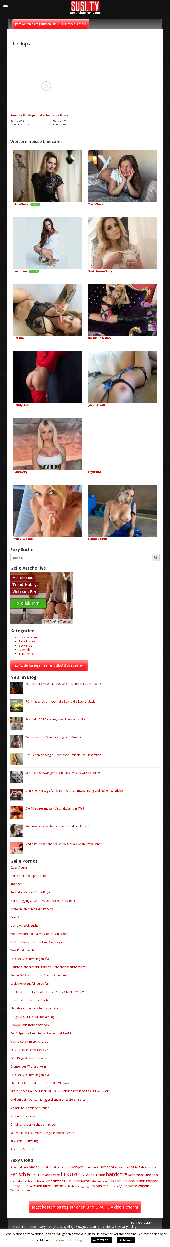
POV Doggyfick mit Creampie (29, 1058)
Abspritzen (19, 1167)
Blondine (63, 1167)
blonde (53, 1167)
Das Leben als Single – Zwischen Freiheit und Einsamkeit (63, 755)
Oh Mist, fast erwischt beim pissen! (33, 1124)
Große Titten (95, 1174)
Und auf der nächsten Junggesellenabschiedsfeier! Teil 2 (47, 1100)
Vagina (121, 1186)
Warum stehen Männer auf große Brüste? (53, 737)
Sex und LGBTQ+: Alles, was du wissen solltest (56, 719)
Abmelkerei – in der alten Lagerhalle (34, 1008)
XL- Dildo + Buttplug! (24, 1141)
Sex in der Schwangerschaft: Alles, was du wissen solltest (63, 773)
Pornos (32, 1227)
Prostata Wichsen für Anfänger (31, 892)
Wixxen (27, 1190)
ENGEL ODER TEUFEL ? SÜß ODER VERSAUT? (41, 1083)
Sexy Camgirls (48, 1227)
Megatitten (53, 1181)
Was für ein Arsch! (22, 950)
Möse (85, 1180)
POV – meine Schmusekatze (29, 1050)
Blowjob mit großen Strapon (29, 1025)
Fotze (55, 1174)
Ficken (45, 1174)
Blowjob (77, 1167)
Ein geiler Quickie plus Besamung (32, 1017)
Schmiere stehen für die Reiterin (31, 909)
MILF (65, 1181)
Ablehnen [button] (126, 1240)
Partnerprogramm (143, 1222)
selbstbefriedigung (76, 1186)
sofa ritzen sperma (23, 1116)
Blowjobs (25, 650)
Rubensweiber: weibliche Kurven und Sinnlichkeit (57, 826)
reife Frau (26, 1186)
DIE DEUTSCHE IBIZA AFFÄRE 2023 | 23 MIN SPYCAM (47, 992)
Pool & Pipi (17, 917)
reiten (37, 1185)
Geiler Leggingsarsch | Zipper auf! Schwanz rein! (42, 901)
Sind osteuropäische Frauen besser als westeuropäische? (63, 844)
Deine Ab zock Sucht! (24, 925)
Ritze (47, 1186)
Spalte (101, 1186)
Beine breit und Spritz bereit (28, 876)
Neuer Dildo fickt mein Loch (29, 1000)
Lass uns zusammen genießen (30, 959)
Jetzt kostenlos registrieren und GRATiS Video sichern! (51, 24)
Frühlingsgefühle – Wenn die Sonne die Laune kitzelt (60, 701)
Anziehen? (17, 884)
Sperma (111, 1186)
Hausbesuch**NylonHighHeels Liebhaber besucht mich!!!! (48, 967)
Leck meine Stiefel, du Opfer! (29, 983)
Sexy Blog (25, 645)
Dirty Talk (137, 1167)
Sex (92, 1185)
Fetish (33, 1174)
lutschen (151, 1174)
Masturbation (18, 1181)
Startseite (19, 1227)
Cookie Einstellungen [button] (70, 1240)
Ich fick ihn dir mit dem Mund (29, 1108)
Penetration (135, 1180)
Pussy (15, 1185)
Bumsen (91, 1167)
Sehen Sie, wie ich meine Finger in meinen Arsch (42, 1133)
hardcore (116, 1174)
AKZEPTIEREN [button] (101, 1240)
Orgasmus (116, 1180)
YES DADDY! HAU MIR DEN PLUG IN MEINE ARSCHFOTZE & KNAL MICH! (60, 1091)
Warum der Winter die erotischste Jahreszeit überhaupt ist (64, 684)
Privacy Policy (127, 1227)
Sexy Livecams (28, 637)
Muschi (74, 1180)
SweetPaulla (18, 867)
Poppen (152, 1180)
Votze (132, 1186)
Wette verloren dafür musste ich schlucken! (39, 934)
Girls (79, 1174)
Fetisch (18, 1174)
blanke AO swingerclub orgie (29, 1041)
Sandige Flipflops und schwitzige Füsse (39, 115)
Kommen (135, 1174)
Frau (67, 1174)
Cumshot (106, 1167)
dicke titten (122, 1167)
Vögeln (143, 1185)
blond (44, 1167)
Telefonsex (26, 654)
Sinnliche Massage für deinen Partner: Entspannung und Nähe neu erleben (74, 791)
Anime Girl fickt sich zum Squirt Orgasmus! (38, 975)
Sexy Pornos (27, 641)
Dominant (151, 1167)
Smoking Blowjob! (22, 1149)
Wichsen (15, 1190)
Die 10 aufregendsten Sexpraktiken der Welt (54, 808)
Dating (94, 1227)
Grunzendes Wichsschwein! (28, 1066)
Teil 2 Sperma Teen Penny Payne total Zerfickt (41, 1033)
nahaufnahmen (99, 1181)
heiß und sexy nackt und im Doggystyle (36, 942)
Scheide (58, 1186)
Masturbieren (36, 1181)
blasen (34, 1167)
